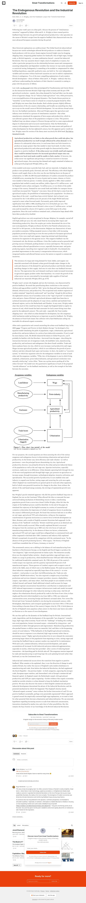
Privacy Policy (55, 858)
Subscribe (72, 3)
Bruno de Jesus (20, 769)
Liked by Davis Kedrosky (23, 771)
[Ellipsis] (72, 769)
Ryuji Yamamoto (21, 786)
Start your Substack (38, 895)
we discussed (24, 88)
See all (16, 865)
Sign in (81, 3)
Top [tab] (14, 825)
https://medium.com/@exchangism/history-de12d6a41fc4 (33, 806)
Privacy (43, 891)
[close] (59, 828)
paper (18, 328)
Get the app (51, 895)
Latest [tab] (18, 825)
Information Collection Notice (42, 858)
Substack (34, 899)
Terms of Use (51, 856)
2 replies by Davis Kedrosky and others (28, 781)
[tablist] (19, 753)
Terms (47, 891)
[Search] (61, 3)
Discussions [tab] (25, 825)
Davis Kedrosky (20, 20)
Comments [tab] (16, 754)
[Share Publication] (65, 3)
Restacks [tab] (23, 754)
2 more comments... (17, 817)
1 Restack (25, 736)
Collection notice (54, 891)
